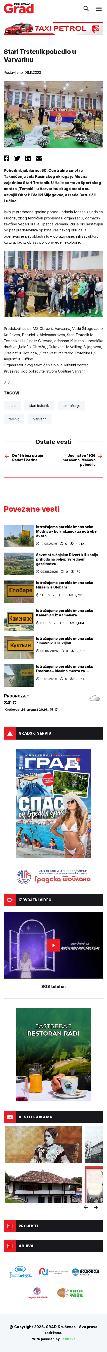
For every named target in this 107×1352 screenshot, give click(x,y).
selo (12, 405)
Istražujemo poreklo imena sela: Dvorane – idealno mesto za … (64, 668)
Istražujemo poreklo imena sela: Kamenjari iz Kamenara (64, 612)
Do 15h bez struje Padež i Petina (27, 457)
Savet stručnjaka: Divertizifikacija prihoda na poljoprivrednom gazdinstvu (67, 559)
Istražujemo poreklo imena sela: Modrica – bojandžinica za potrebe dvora (66, 531)
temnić (14, 419)
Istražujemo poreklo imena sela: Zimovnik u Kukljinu (64, 640)
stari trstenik (39, 405)
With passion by (53, 1339)
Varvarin (40, 419)
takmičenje (71, 405)
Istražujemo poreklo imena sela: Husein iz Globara (64, 584)
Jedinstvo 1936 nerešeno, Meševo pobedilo (79, 460)
